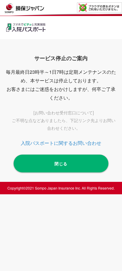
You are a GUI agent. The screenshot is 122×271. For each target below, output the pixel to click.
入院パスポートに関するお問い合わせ (61, 142)
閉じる (61, 163)
